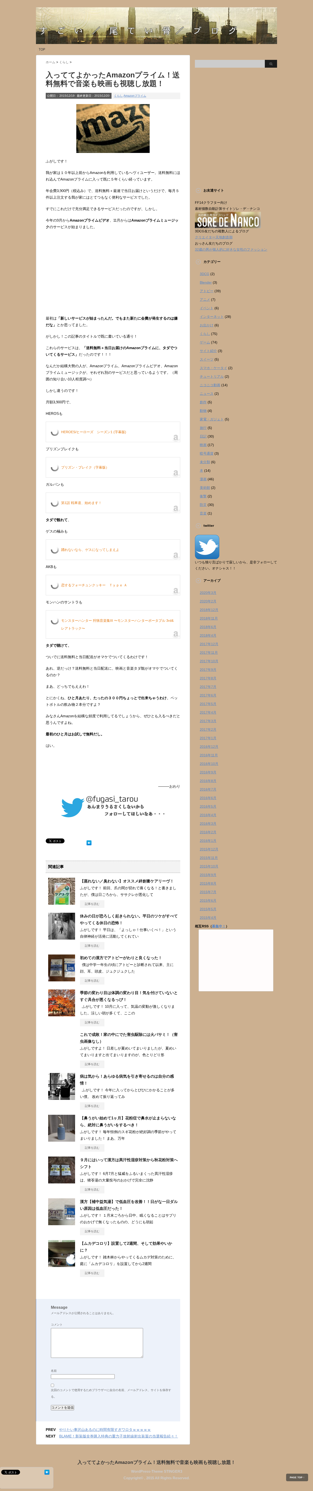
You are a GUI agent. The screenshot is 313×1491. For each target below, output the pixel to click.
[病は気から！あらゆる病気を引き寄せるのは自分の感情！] (61, 1098)
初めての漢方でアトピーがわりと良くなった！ (121, 958)
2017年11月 (209, 652)
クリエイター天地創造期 (214, 237)
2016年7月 (208, 789)
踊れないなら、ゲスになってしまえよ (90, 550)
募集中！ (219, 926)
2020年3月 (208, 593)
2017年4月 (208, 712)
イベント (206, 308)
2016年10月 (209, 764)
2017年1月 (208, 738)
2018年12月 (209, 610)
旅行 (203, 428)
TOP (42, 49)
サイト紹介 (208, 351)
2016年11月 (209, 755)
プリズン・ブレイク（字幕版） (85, 467)
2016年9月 (208, 772)
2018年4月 (208, 635)
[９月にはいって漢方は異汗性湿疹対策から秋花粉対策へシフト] (61, 1181)
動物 (203, 411)
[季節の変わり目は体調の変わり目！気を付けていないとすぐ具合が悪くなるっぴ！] (61, 1014)
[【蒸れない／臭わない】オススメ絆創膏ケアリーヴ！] (61, 903)
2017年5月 (208, 704)
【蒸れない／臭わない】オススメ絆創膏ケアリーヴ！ (127, 881)
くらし (118, 95)
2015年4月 (208, 918)
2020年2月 (208, 601)
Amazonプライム (134, 95)
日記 (203, 436)
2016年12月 (209, 747)
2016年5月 (208, 806)
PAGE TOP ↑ (297, 1477)
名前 (54, 1371)
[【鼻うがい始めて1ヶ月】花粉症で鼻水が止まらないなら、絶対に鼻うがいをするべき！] (61, 1140)
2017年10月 (209, 661)
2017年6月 (208, 695)
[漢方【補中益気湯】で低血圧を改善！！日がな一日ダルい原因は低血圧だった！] (61, 1223)
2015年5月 (208, 909)
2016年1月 (208, 841)
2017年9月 (208, 670)
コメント (57, 1324)
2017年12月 (209, 644)
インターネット (212, 317)
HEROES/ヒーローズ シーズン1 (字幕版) (93, 432)
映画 (203, 445)
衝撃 (203, 496)
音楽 (203, 513)
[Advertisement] (113, 276)
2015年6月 (208, 900)
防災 (203, 505)
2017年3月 (208, 721)
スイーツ (206, 359)
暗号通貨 (206, 453)
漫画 (203, 479)
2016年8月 (208, 781)
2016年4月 (208, 815)
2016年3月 (208, 824)
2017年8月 (208, 678)
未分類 (205, 462)
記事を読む (92, 904)
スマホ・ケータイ (213, 368)
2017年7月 (208, 687)
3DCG (204, 274)
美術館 (205, 488)
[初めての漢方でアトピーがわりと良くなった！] (61, 979)
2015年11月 (209, 858)
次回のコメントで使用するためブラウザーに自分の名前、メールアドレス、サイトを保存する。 (111, 1393)
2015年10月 (209, 866)
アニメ (205, 299)
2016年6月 (208, 798)
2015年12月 (209, 849)
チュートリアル (212, 376)
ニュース (206, 394)
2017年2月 (208, 729)
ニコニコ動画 (210, 385)
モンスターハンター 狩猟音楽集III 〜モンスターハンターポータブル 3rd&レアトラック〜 (117, 624)
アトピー (206, 291)
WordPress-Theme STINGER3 (156, 1471)
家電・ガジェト (212, 419)
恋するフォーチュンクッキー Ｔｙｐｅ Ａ (94, 585)
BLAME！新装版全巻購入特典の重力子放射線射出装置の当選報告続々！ (118, 1436)
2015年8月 (208, 883)
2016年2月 (208, 832)
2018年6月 (208, 627)
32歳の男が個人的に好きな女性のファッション (231, 249)
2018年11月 (209, 618)
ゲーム (205, 342)
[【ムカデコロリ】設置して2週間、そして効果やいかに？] (61, 1265)
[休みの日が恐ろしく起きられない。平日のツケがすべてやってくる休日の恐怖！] (61, 938)
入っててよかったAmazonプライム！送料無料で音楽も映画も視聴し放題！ (156, 1462)
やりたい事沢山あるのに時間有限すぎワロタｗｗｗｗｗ (105, 1429)
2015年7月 (208, 892)
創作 (203, 402)
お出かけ (206, 325)
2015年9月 (208, 875)
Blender (206, 282)
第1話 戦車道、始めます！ (81, 503)
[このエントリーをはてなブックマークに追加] (89, 842)
